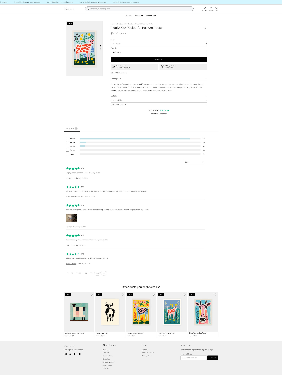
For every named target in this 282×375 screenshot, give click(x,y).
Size (112, 40)
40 (86, 273)
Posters (129, 15)
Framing (114, 48)
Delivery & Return (118, 105)
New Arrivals (151, 15)
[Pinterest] (71, 354)
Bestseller (139, 15)
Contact (106, 353)
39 (80, 273)
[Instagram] (66, 354)
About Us (106, 350)
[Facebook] (75, 354)
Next (97, 273)
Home (113, 24)
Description (116, 79)
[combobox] (139, 9)
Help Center (107, 365)
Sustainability (116, 100)
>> (104, 273)
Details (114, 96)
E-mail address (186, 354)
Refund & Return (109, 362)
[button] (100, 45)
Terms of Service (148, 353)
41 (91, 273)
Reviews (106, 368)
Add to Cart (159, 59)
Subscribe (212, 358)
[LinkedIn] (80, 354)
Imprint (144, 350)
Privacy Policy (147, 356)
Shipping (106, 359)
